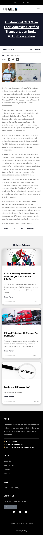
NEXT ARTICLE (35, 49)
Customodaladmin (9, 301)
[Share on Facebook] (9, 60)
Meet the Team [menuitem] (9, 465)
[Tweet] (13, 60)
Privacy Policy (21, 531)
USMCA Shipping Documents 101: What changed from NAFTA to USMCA (19, 276)
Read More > (9, 297)
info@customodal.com (15, 444)
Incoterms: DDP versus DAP (17, 387)
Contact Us (10, 507)
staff (21, 228)
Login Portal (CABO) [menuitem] (11, 488)
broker (6, 228)
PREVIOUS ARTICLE (9, 49)
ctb (14, 228)
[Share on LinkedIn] (17, 60)
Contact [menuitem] (7, 470)
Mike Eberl (5, 55)
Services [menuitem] (7, 474)
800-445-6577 (11, 442)
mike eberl (31, 228)
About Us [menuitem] (7, 461)
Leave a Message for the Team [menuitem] (16, 501)
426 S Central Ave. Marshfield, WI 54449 (21, 447)
